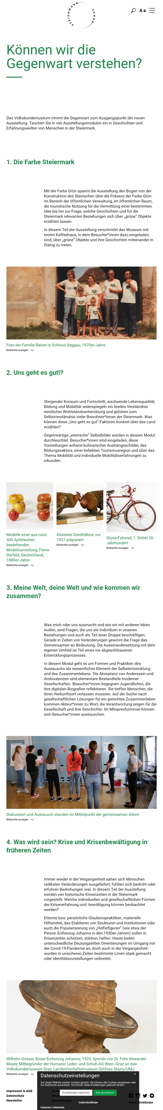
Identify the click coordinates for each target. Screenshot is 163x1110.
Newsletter (14, 1100)
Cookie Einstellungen (88, 1102)
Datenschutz (15, 1096)
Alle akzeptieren (105, 1092)
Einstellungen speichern (76, 1092)
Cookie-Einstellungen (141, 1102)
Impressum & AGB (19, 1091)
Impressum (46, 1107)
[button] (152, 10)
